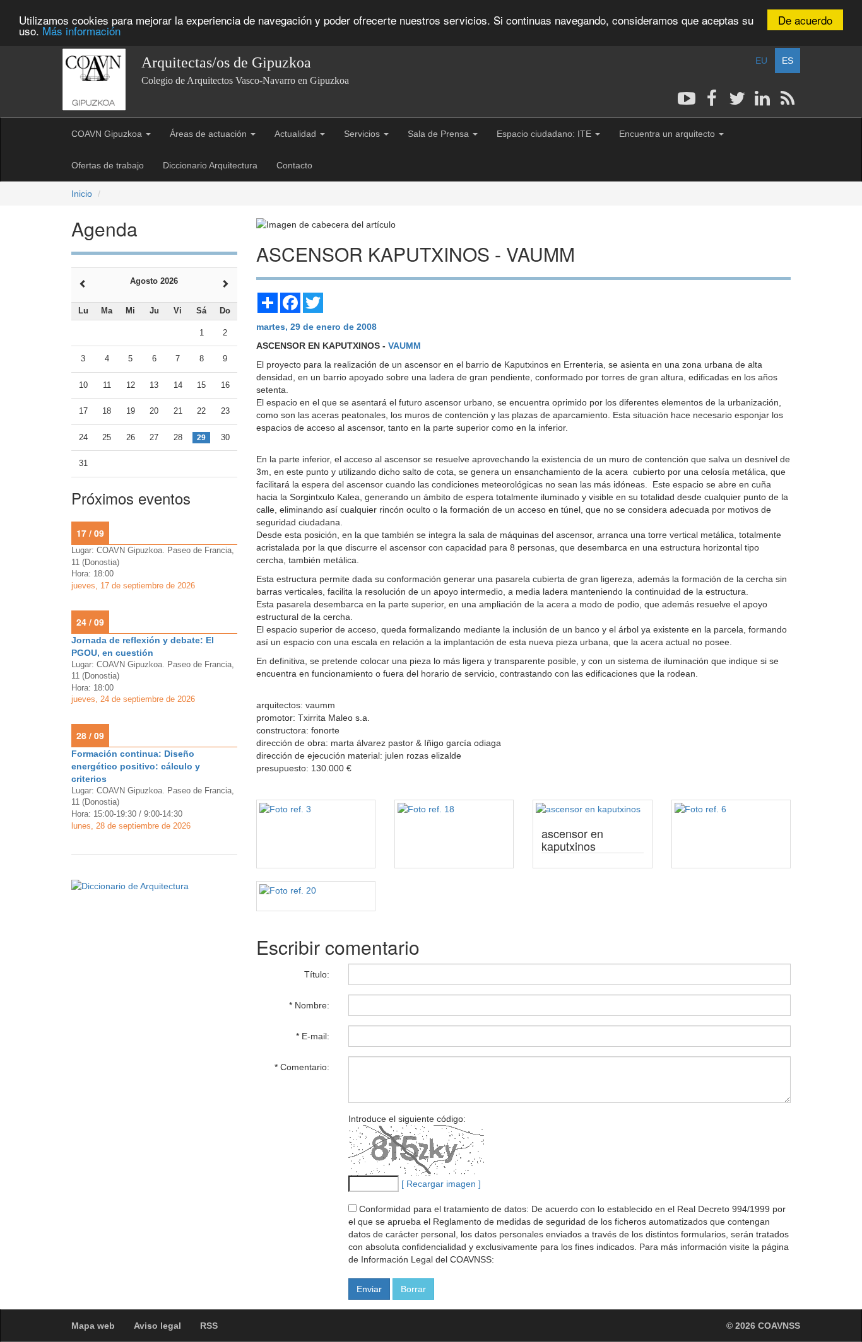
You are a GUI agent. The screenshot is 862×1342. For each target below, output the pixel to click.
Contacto (294, 165)
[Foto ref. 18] (454, 809)
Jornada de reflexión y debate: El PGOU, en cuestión (142, 646)
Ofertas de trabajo (107, 165)
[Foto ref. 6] (731, 809)
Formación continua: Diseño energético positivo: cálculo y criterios (135, 766)
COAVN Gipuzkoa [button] (108, 134)
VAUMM (404, 346)
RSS (209, 1326)
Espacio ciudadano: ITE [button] (545, 134)
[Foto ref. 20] (315, 890)
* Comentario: (302, 1067)
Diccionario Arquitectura (210, 165)
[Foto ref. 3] (315, 809)
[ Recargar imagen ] (441, 1184)
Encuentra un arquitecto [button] (668, 134)
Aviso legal (157, 1326)
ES (787, 60)
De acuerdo (805, 20)
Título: (316, 974)
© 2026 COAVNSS (763, 1326)
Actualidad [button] (297, 134)
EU (761, 60)
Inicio (81, 194)
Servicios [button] (363, 134)
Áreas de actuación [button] (209, 134)
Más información (81, 31)
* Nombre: (309, 1005)
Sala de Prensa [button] (439, 134)
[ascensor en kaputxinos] (592, 809)
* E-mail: (312, 1036)
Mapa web (93, 1326)
